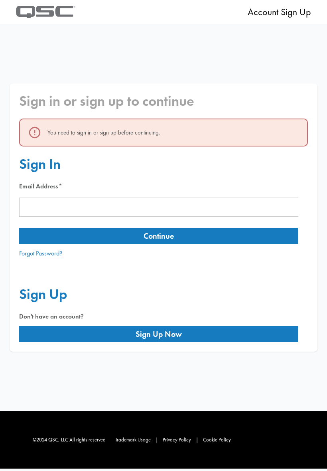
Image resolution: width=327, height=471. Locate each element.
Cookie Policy (217, 439)
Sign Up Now (159, 334)
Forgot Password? (40, 253)
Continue (159, 236)
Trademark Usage (133, 439)
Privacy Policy (177, 439)
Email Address (38, 186)
